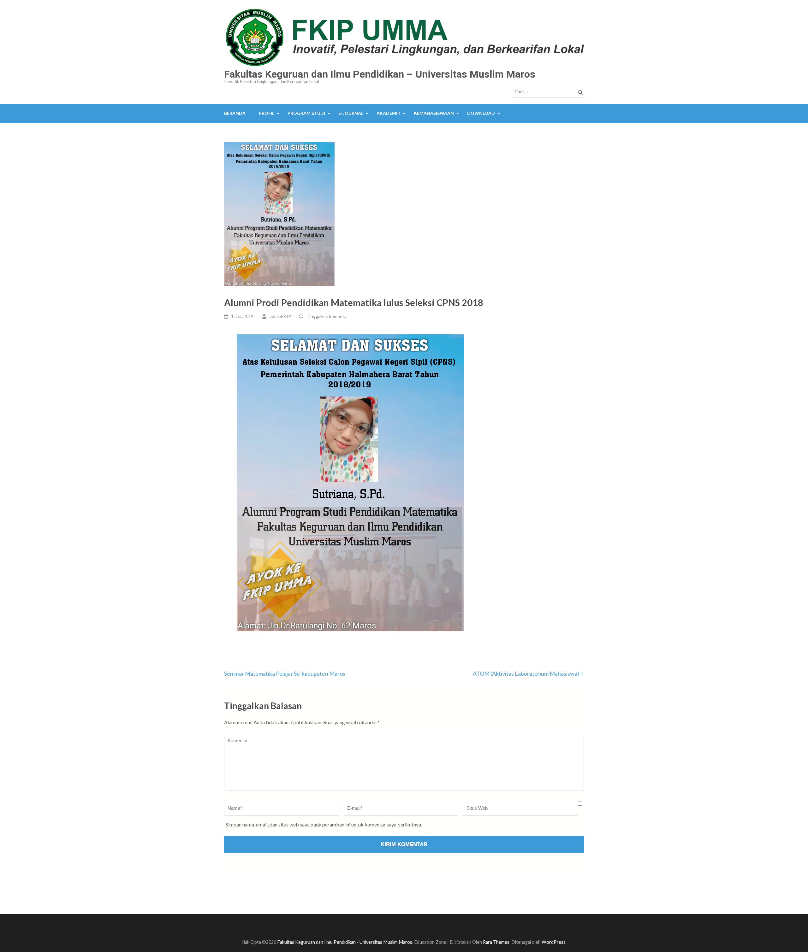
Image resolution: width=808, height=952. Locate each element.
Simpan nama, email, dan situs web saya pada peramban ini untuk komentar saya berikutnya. (324, 824)
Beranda (235, 113)
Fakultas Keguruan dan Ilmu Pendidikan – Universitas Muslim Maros (379, 74)
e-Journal (350, 113)
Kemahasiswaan (434, 113)
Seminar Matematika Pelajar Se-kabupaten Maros (284, 673)
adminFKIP (280, 316)
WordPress (554, 942)
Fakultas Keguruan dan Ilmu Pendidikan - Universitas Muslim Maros (344, 942)
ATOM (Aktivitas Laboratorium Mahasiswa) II (528, 673)
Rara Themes (496, 942)
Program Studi (306, 113)
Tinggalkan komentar (327, 316)
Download (481, 113)
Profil (266, 113)
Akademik (389, 113)
